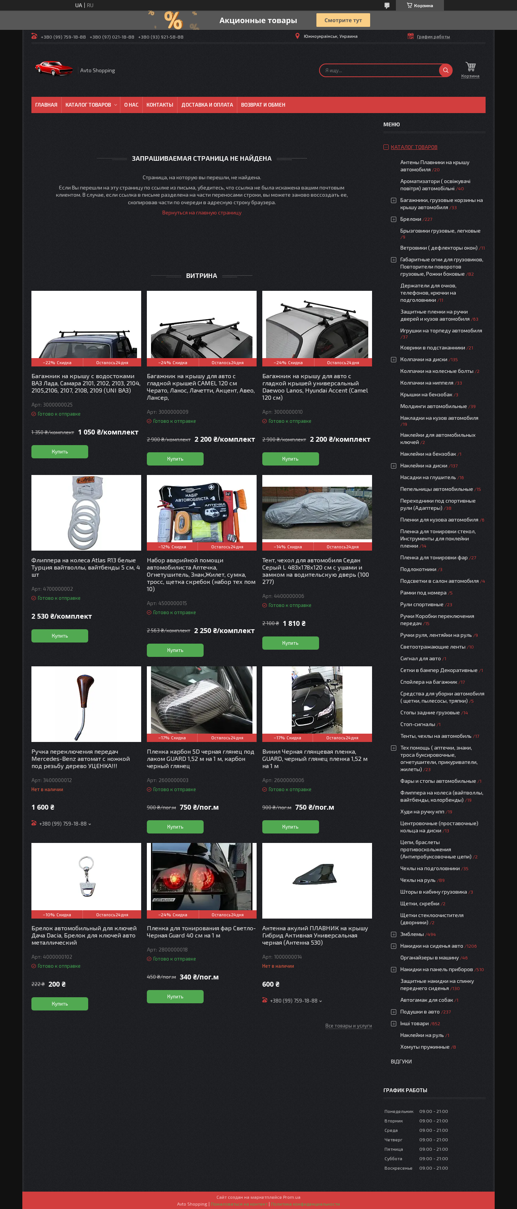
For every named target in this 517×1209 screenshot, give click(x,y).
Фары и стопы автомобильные (438, 781)
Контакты (159, 105)
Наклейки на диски (423, 465)
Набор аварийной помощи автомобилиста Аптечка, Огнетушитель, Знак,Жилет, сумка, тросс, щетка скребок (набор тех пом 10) (201, 574)
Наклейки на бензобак (428, 453)
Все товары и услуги (348, 1026)
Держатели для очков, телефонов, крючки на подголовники (428, 292)
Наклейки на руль (422, 1035)
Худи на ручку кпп (422, 811)
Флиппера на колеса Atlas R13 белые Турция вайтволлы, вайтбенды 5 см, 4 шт (85, 567)
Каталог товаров (88, 105)
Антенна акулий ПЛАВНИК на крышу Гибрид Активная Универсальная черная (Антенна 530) (315, 935)
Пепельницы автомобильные (436, 489)
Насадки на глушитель (428, 477)
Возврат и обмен (263, 105)
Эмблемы (412, 934)
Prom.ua (292, 1197)
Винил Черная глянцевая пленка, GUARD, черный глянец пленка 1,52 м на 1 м (315, 758)
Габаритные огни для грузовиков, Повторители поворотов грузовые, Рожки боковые (441, 266)
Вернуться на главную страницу (201, 212)
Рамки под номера (423, 592)
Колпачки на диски (424, 359)
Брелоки (410, 219)
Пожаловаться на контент (239, 1203)
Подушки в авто (420, 1011)
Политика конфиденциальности (305, 1203)
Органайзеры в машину (429, 957)
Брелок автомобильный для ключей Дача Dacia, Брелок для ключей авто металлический (84, 935)
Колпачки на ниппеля (426, 382)
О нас (131, 105)
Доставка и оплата (207, 105)
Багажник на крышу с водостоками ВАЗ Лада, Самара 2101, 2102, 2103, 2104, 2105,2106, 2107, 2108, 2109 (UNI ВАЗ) (85, 383)
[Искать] (446, 70)
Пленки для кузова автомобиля (439, 519)
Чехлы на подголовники (430, 868)
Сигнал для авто (420, 658)
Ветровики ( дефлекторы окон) (439, 247)
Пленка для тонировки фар (434, 557)
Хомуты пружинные (425, 1046)
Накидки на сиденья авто (431, 945)
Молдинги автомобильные (433, 406)
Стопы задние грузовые (430, 712)
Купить (60, 452)
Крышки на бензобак (426, 394)
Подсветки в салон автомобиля (439, 580)
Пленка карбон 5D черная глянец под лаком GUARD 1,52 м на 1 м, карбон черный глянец (200, 758)
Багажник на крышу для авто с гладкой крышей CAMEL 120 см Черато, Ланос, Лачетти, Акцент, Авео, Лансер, (201, 386)
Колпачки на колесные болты (436, 371)
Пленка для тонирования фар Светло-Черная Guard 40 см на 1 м (201, 931)
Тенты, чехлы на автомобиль (436, 736)
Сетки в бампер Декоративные (439, 670)
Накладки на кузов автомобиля (439, 417)
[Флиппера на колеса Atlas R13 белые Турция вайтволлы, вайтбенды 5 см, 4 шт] (86, 513)
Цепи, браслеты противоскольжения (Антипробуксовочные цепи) (436, 849)
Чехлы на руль (418, 880)
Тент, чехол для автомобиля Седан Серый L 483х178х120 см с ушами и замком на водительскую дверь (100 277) (315, 570)
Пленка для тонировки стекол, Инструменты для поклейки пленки (438, 538)
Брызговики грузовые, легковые (440, 230)
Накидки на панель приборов (436, 969)
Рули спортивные (422, 604)
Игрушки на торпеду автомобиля (441, 330)
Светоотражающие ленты (433, 646)
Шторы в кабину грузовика (433, 891)
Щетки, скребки (419, 903)
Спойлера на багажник (428, 681)
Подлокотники (418, 569)
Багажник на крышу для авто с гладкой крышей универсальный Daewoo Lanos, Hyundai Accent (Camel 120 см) (315, 386)
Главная (46, 105)
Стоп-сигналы (417, 724)
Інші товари (414, 1023)
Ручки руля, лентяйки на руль (436, 635)
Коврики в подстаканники (432, 347)
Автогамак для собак (426, 999)
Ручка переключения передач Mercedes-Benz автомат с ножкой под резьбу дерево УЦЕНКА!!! (80, 758)
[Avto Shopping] (54, 70)
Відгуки (401, 1061)
